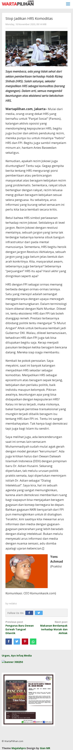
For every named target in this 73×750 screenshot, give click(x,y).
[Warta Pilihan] (18, 2)
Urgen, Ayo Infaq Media (17, 655)
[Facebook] (30, 613)
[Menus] (68, 4)
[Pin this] (25, 642)
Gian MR (45, 748)
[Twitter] (39, 613)
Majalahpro (19, 748)
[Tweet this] (17, 642)
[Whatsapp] (33, 642)
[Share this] (8, 642)
